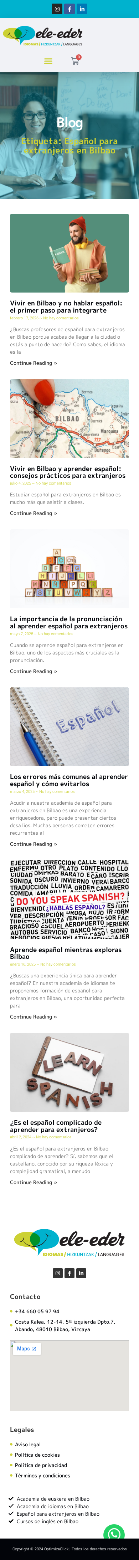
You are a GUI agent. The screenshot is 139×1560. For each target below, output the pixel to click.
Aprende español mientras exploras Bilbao (66, 953)
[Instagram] (57, 9)
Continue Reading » (33, 362)
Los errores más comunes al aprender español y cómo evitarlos (69, 780)
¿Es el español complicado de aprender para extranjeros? (56, 1126)
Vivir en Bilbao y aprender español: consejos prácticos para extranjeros (67, 472)
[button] (48, 61)
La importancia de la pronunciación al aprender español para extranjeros (69, 622)
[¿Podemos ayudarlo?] (114, 1535)
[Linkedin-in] (82, 9)
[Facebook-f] (69, 9)
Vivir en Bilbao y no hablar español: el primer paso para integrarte (66, 307)
